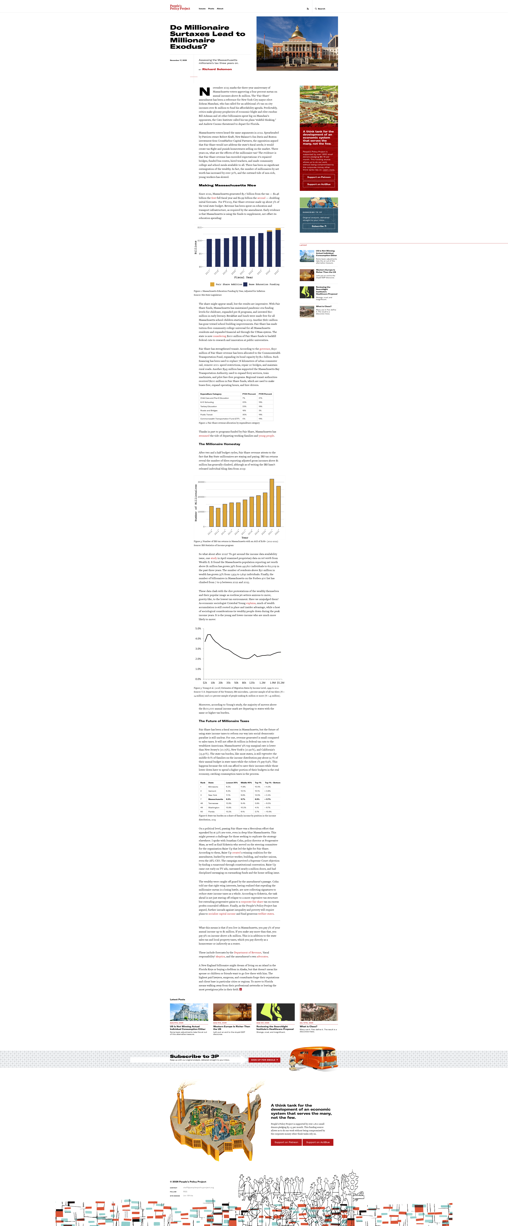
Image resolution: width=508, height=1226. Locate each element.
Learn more (328, 170)
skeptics (220, 956)
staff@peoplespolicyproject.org (198, 1187)
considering (219, 336)
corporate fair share (252, 901)
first (213, 198)
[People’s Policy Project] (180, 7)
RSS (185, 1191)
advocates (262, 956)
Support (319, 177)
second (261, 198)
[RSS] (308, 9)
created (236, 852)
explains (251, 603)
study (214, 558)
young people (266, 436)
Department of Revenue (247, 952)
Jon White (188, 1195)
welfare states (266, 914)
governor (265, 349)
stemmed (204, 436)
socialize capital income (222, 914)
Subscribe (312, 212)
